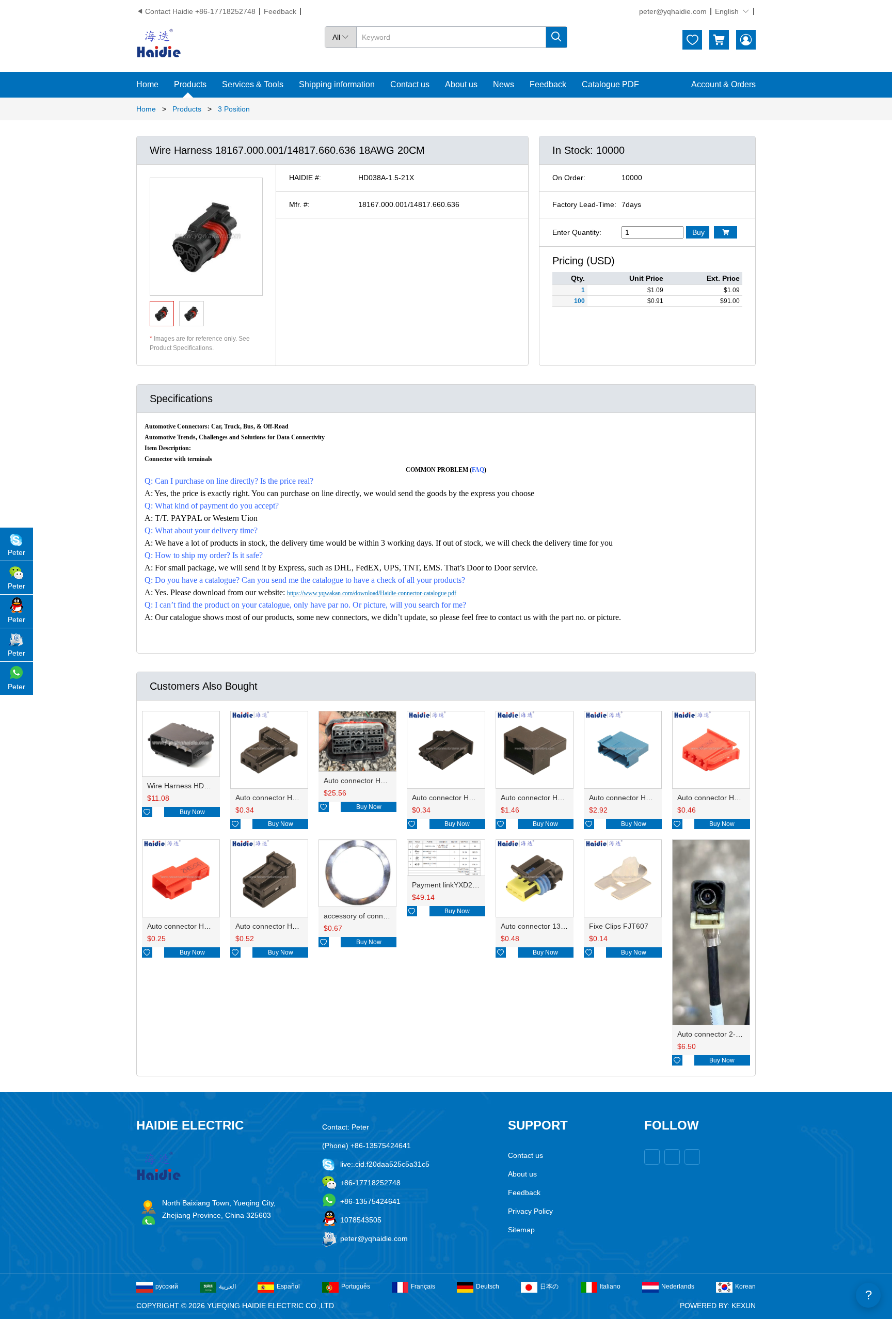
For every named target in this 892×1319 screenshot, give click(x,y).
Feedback (280, 11)
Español (288, 1286)
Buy (698, 232)
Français (423, 1286)
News (503, 84)
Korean (745, 1286)
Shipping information (337, 84)
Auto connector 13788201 (543, 926)
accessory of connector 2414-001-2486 (388, 916)
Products (190, 84)
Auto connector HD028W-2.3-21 (287, 926)
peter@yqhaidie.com (673, 11)
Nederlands (677, 1286)
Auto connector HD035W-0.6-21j (465, 797)
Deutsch (487, 1286)
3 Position (234, 109)
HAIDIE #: (305, 177)
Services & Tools (252, 84)
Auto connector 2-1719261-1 (724, 1034)
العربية (227, 1286)
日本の (549, 1286)
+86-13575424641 (370, 1201)
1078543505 (360, 1220)
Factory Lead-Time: (584, 204)
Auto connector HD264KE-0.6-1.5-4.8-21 (390, 780)
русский (166, 1286)
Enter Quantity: (576, 232)
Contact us (409, 84)
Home (147, 84)
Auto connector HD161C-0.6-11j (553, 797)
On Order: (568, 177)
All (340, 37)
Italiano (610, 1286)
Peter (16, 552)
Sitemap (521, 1230)
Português (355, 1286)
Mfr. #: (299, 204)
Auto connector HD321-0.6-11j (638, 797)
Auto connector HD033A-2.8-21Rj (732, 797)
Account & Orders (723, 84)
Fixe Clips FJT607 (618, 926)
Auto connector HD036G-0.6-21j (288, 797)
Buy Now (192, 812)
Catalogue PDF (610, 84)
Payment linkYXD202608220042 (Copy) (477, 885)
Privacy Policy (530, 1211)
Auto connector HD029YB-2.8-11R (203, 926)
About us (461, 84)
